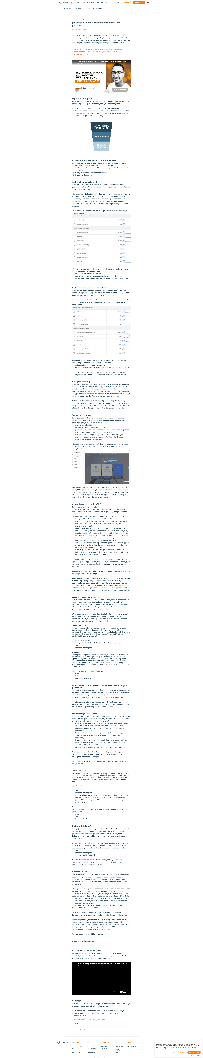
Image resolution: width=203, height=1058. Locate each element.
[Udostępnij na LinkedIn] (80, 1029)
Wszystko (67, 8)
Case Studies (78, 8)
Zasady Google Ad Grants (94, 8)
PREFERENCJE (182, 1052)
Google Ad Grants (78, 1020)
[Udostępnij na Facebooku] (73, 1029)
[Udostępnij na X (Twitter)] (77, 1029)
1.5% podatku (101, 1020)
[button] (137, 8)
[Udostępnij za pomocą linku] (84, 1029)
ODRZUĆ (174, 1052)
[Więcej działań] (130, 19)
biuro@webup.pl (104, 1046)
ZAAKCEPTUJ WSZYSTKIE (194, 1052)
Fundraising (91, 1020)
